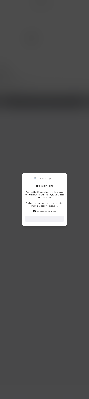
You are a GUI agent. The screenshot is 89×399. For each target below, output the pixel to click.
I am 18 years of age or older (46, 211)
